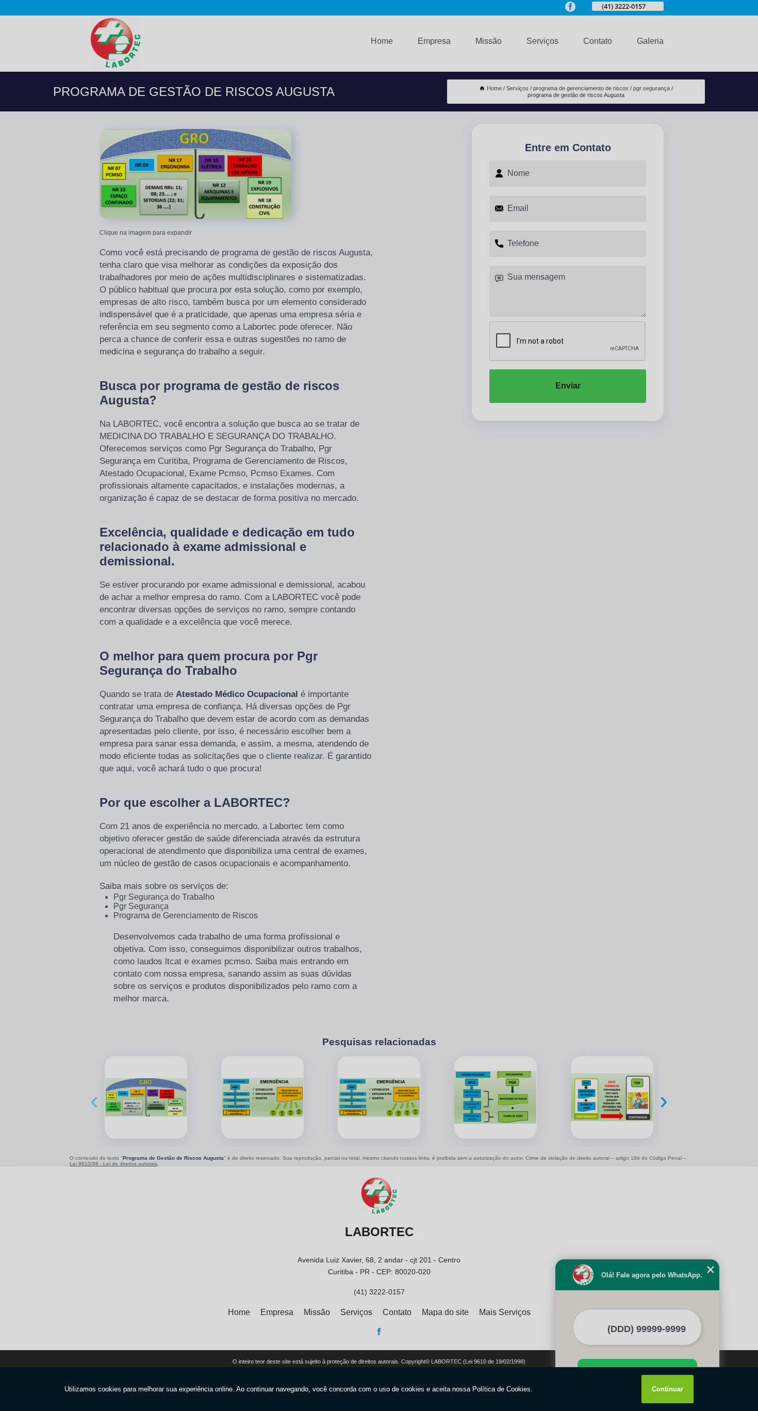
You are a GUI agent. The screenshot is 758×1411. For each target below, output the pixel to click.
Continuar (667, 1389)
